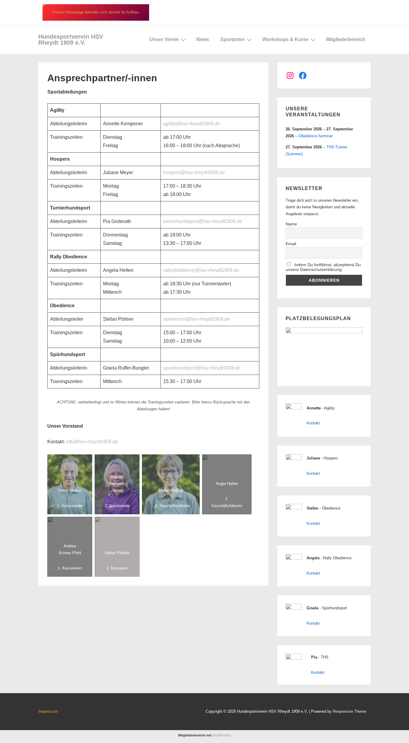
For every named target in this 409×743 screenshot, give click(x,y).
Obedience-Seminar (316, 136)
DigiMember (221, 735)
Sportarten (232, 39)
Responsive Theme (349, 711)
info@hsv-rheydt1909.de (92, 441)
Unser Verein (164, 39)
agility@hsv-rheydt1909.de (191, 123)
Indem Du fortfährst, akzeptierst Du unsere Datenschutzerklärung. (323, 267)
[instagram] (134, 712)
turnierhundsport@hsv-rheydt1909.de (202, 221)
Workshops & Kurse (285, 39)
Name (291, 223)
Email (291, 243)
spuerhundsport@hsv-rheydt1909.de (202, 367)
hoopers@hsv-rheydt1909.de (194, 172)
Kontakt (313, 423)
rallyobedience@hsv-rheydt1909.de (201, 270)
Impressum (48, 711)
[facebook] (121, 712)
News (202, 39)
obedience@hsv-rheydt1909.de (196, 319)
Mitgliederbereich (345, 39)
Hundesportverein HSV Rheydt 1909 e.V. (70, 39)
